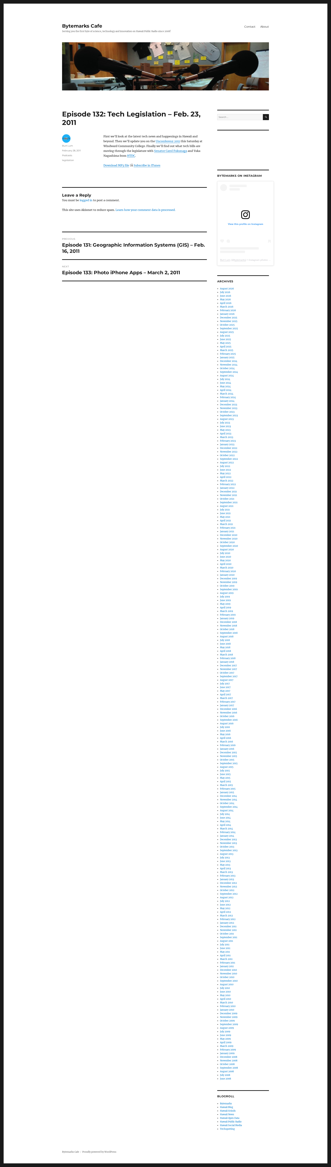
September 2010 (229, 980)
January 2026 (227, 314)
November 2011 (228, 930)
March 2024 (226, 393)
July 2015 (225, 770)
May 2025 (225, 343)
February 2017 (227, 701)
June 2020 (225, 556)
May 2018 (225, 647)
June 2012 (225, 904)
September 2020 (229, 545)
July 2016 (225, 727)
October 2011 (227, 933)
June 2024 (225, 382)
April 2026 (226, 303)
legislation (68, 160)
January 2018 (227, 661)
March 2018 (226, 654)
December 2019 (228, 578)
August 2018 (226, 636)
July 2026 (225, 292)
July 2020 (225, 553)
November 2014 (228, 799)
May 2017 (225, 690)
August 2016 (227, 723)
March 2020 (226, 567)
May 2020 (225, 560)
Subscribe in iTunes (147, 165)
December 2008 (228, 1057)
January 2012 (227, 922)
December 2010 (228, 970)
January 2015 (227, 792)
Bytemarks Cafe (82, 26)
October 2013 (227, 846)
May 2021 (225, 517)
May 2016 (225, 734)
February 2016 (228, 745)
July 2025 (225, 335)
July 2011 (224, 944)
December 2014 (228, 796)
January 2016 (227, 748)
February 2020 (228, 571)
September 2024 (229, 372)
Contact (249, 26)
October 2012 (227, 890)
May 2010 (225, 995)
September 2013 (228, 850)
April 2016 (225, 738)
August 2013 (226, 854)
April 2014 (225, 825)
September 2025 (229, 328)
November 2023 (228, 408)
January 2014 (227, 835)
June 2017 (225, 687)
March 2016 (226, 741)
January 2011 (227, 966)
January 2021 (227, 531)
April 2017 (225, 694)
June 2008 (225, 1078)
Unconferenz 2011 (168, 141)
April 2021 (225, 520)
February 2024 (228, 397)
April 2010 (225, 999)
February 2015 (227, 788)
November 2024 (228, 364)
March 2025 (226, 350)
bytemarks (239, 260)
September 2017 (229, 676)
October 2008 (227, 1064)
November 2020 (228, 538)
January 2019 (227, 618)
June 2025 (225, 339)
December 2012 (228, 883)
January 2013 (227, 879)
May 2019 (225, 603)
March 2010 (226, 1002)
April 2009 (226, 1042)
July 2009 (225, 1031)
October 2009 (227, 1020)
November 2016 (228, 712)
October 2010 (227, 977)
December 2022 (228, 448)
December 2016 (228, 709)
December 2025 (228, 317)
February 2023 (228, 440)
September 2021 (229, 502)
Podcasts (67, 155)
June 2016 (225, 730)
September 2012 (229, 893)
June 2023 (225, 426)
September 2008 (229, 1067)
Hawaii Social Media (231, 1125)
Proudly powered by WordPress (99, 1151)
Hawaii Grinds (228, 1110)
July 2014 (225, 814)
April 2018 (225, 651)
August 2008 (227, 1071)
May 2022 (225, 473)
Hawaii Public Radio (231, 1121)
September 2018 (229, 632)
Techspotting (227, 1128)
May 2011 (225, 951)
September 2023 (229, 415)
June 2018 (225, 643)
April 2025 (225, 346)
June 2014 (225, 817)
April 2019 (225, 607)
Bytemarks (226, 1103)
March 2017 (226, 698)
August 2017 (226, 680)
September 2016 (229, 719)
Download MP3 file (116, 165)
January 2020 (227, 574)
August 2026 (227, 288)
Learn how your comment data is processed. (145, 210)
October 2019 (227, 585)
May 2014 (225, 821)
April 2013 (225, 868)
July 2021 (225, 509)
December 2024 (228, 361)
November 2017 (228, 669)
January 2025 (227, 357)
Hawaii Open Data (229, 1118)
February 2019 (228, 614)
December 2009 (228, 1013)
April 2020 (225, 564)
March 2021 (226, 524)
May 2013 (225, 864)
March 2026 (226, 306)
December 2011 (228, 926)
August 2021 (226, 506)
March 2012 (226, 915)
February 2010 (227, 1006)
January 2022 (227, 488)
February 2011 (227, 962)
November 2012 (228, 886)
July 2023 (225, 422)
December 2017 (228, 665)
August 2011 (226, 941)
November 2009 (229, 1017)
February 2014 (227, 832)
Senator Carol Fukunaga (170, 151)
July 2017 (225, 683)
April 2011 (225, 955)
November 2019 (228, 582)
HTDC (131, 155)
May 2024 (225, 386)
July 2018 (225, 640)
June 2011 (225, 948)
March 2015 (226, 785)
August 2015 (226, 767)
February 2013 (227, 875)
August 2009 (227, 1028)
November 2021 (228, 495)
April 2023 (225, 433)
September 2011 (228, 937)
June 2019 (225, 600)
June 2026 (225, 295)
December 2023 (228, 404)
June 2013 (225, 861)
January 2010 (227, 1009)
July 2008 (225, 1075)
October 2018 (227, 629)
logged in (86, 200)
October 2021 (227, 498)
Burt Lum (67, 145)
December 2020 (228, 535)
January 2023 (227, 444)
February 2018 (227, 658)
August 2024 (227, 375)
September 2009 (229, 1024)
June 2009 (225, 1035)
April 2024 (225, 390)
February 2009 (228, 1049)
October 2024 (227, 368)
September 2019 (229, 589)
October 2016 (227, 716)
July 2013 (225, 857)
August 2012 (226, 897)
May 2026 (225, 299)
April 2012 (225, 912)
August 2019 (227, 593)
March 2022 (226, 480)
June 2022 (225, 469)
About (264, 26)
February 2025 (228, 353)
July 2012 (225, 901)
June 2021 (225, 513)
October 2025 (227, 324)
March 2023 (226, 437)
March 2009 (226, 1046)
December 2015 (228, 752)
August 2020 (227, 549)
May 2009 (225, 1038)
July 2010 (225, 988)
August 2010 (226, 984)
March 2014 (226, 828)
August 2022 (227, 462)
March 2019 (226, 611)
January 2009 (227, 1053)
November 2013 (228, 843)
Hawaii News (227, 1114)
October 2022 (227, 455)
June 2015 (225, 774)
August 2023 (227, 419)
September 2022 (229, 459)
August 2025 (227, 332)
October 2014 (227, 803)
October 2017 (227, 672)
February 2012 (227, 919)
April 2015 (225, 781)
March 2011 (226, 959)
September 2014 (229, 806)
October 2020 (227, 542)
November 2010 (228, 973)
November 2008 (228, 1060)
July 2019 (225, 596)
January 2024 (227, 401)
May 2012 (225, 908)
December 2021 (228, 491)
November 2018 (228, 625)
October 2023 (227, 411)
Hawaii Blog (226, 1107)
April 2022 (225, 477)
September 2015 (229, 763)
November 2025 (228, 321)
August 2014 (226, 810)
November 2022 (228, 451)
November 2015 (228, 756)
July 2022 (225, 466)
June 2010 (225, 991)
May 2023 (225, 430)
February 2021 (227, 527)
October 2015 (227, 759)
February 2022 (228, 484)
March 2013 (226, 872)
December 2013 (228, 839)
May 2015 (225, 777)
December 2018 (228, 622)
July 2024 (225, 379)
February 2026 (228, 310)
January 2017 (227, 705)
